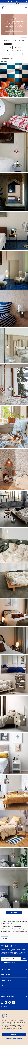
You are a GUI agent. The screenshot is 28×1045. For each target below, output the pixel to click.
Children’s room (19, 50)
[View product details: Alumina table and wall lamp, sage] (17, 646)
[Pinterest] (9, 1002)
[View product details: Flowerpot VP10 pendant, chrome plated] (10, 191)
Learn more (3, 933)
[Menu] (26, 7)
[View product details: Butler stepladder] (22, 826)
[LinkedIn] (13, 1002)
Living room (21, 40)
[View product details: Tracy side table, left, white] (15, 762)
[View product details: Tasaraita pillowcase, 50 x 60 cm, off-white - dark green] (12, 87)
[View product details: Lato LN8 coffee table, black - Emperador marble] (7, 665)
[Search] (11, 7)
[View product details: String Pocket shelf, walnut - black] (19, 684)
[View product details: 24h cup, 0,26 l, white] (6, 421)
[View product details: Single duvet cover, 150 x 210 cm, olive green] (6, 543)
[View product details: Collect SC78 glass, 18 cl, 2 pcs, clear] (15, 163)
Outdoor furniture (17, 54)
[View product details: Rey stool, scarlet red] (4, 123)
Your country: (4, 962)
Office (21, 44)
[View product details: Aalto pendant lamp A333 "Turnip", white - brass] (10, 389)
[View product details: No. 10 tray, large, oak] (20, 441)
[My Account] (15, 7)
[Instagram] (2, 1002)
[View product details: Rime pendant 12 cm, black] (8, 346)
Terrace (14, 40)
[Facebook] (6, 1002)
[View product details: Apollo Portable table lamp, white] (19, 306)
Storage (8, 54)
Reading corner (9, 50)
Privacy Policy (6, 1030)
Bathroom (14, 44)
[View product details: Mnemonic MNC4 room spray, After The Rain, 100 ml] (17, 163)
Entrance (9, 47)
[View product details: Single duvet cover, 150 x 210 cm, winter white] (22, 513)
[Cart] (22, 7)
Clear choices (24, 37)
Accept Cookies (14, 1034)
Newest (11, 58)
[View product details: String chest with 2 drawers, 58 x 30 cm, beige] (19, 721)
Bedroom (7, 44)
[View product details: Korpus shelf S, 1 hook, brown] (22, 313)
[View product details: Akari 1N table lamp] (24, 84)
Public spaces (17, 47)
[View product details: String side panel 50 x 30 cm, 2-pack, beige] (24, 719)
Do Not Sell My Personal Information (14, 1038)
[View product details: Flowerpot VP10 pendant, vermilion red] (16, 150)
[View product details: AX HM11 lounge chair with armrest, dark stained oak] (19, 199)
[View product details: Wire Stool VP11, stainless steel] (14, 166)
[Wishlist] (19, 7)
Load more (14, 912)
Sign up (24, 958)
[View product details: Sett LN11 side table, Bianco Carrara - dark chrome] (15, 235)
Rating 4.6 (18, 1)
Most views (6, 58)
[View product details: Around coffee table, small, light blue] (10, 360)
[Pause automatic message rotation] (26, 1)
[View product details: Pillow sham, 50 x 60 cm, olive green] (21, 541)
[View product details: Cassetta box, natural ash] (13, 865)
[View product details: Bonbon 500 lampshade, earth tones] (7, 781)
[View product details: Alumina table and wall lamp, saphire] (3, 621)
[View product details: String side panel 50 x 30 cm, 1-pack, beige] (25, 717)
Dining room (7, 40)
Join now (4, 938)
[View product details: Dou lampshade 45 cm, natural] (9, 462)
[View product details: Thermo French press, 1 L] (18, 434)
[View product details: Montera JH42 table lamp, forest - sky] (13, 229)
